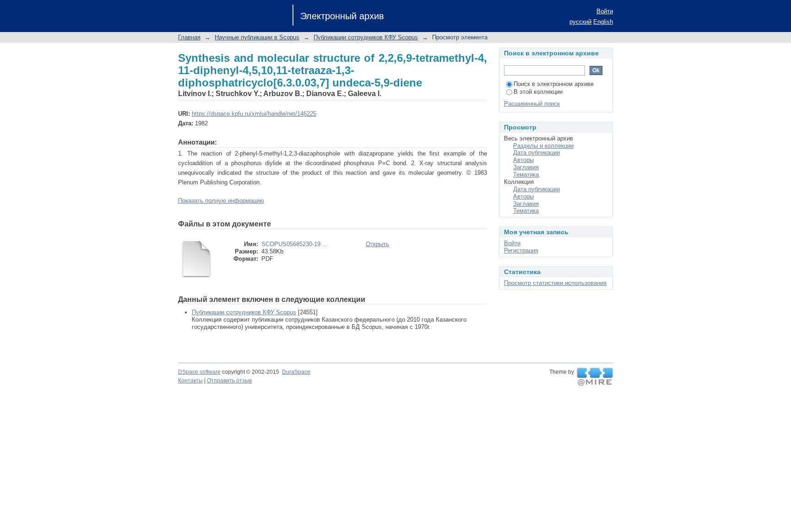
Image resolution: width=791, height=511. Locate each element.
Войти (604, 11)
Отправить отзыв (229, 380)
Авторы (523, 159)
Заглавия (526, 167)
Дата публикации (536, 152)
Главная (189, 37)
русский (580, 21)
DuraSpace (296, 372)
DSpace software (199, 372)
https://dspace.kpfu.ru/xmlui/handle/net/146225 (254, 113)
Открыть (377, 244)
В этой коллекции (538, 91)
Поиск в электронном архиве (554, 84)
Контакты (190, 380)
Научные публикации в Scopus (257, 37)
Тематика (526, 174)
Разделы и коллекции (543, 145)
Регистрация (521, 250)
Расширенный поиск (532, 103)
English (603, 21)
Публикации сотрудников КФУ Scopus (366, 37)
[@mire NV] (595, 377)
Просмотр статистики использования (555, 283)
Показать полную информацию (221, 200)
